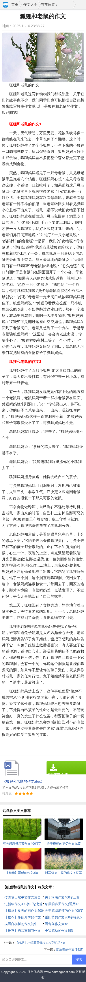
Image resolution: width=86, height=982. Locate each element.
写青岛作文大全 (56, 924)
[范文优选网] (6, 5)
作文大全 (30, 4)
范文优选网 (35, 972)
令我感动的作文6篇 (59, 930)
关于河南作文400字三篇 (62, 897)
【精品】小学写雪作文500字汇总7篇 (40, 943)
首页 (14, 4)
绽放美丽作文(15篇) (69, 949)
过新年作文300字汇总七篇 (23, 904)
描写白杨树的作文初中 (20, 924)
